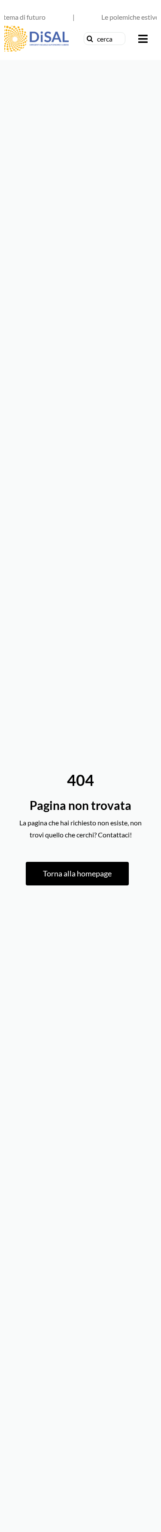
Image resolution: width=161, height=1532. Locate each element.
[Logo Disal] (36, 29)
